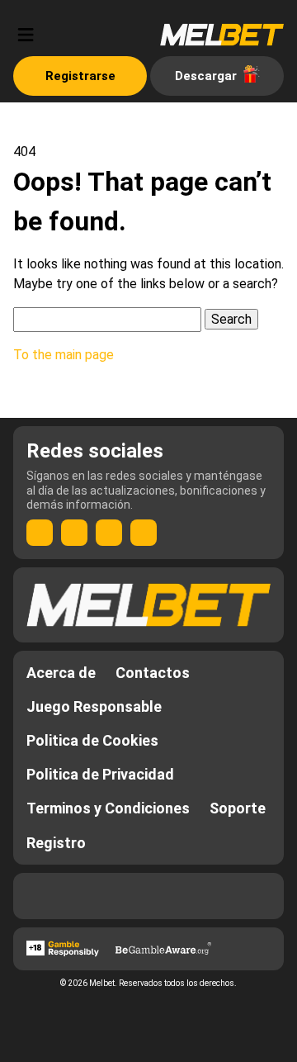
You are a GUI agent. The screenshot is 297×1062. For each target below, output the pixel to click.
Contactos (153, 672)
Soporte (238, 808)
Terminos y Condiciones (108, 808)
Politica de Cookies (92, 740)
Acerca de (61, 672)
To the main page (63, 355)
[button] (25, 34)
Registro (56, 842)
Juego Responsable (94, 706)
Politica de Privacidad (100, 774)
